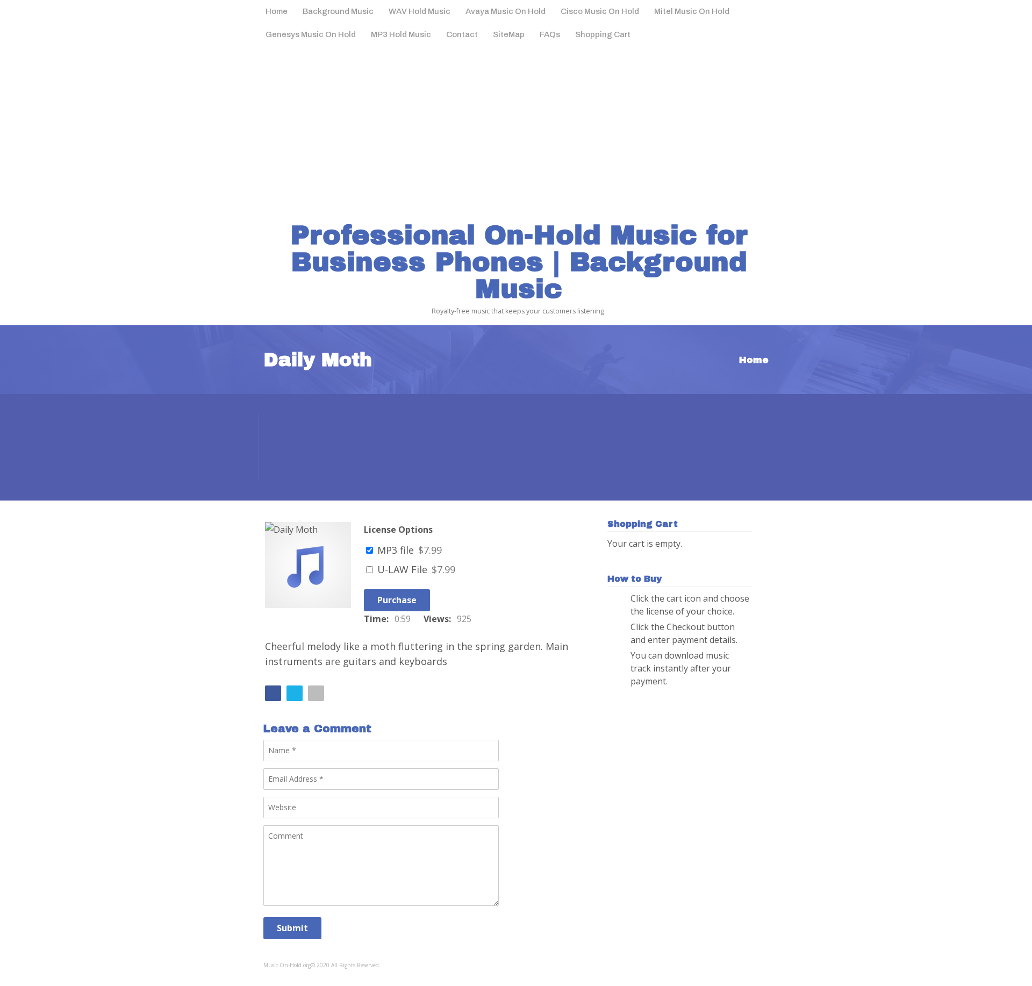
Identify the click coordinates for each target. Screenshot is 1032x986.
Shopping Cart (602, 34)
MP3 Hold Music (401, 34)
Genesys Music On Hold (311, 34)
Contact (462, 34)
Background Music (338, 11)
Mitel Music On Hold (691, 11)
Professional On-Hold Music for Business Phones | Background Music (519, 262)
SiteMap (509, 34)
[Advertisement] (516, 127)
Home (277, 11)
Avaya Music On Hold (505, 11)
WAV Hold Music (419, 11)
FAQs (550, 34)
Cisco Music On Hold (600, 11)
